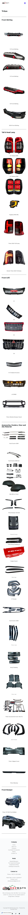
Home (14, 844)
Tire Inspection (12, 863)
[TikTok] (15, 913)
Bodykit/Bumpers (14, 861)
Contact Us (14, 853)
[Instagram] (12, 913)
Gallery (14, 851)
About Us (14, 846)
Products (14, 848)
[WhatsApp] (19, 913)
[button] (25, 3)
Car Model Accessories (14, 850)
